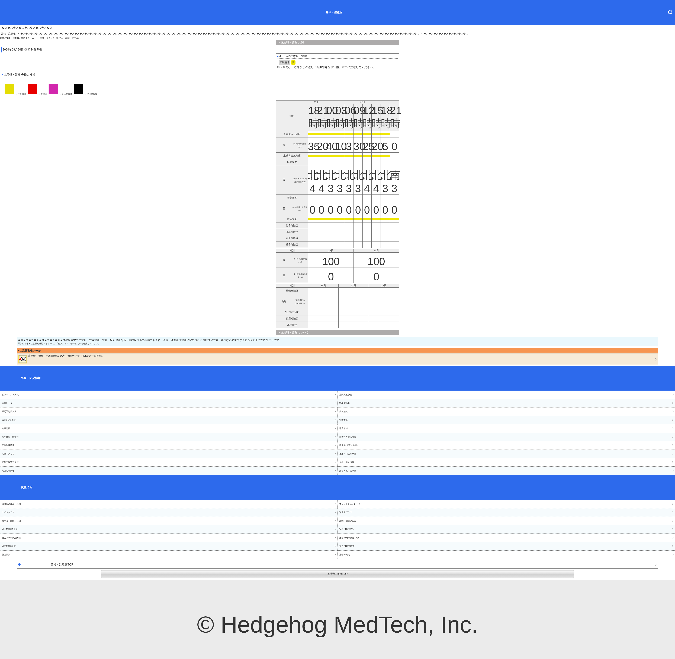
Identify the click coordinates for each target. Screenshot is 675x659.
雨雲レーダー (8, 403)
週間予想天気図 (9, 411)
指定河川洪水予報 (347, 454)
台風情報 (6, 428)
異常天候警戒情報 (10, 462)
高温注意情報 (8, 470)
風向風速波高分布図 (11, 504)
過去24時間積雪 (346, 546)
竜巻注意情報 (8, 445)
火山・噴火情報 (346, 462)
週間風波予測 (345, 394)
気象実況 (343, 420)
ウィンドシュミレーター (350, 504)
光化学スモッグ (9, 454)
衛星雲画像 (344, 403)
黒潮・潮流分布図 (347, 521)
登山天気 (6, 554)
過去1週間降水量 (10, 529)
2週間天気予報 (9, 420)
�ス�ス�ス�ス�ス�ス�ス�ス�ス (446, 33)
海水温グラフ (345, 512)
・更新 (671, 12)
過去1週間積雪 (9, 546)
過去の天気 (344, 554)
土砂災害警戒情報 (347, 437)
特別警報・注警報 (10, 437)
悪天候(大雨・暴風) (348, 445)
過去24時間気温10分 (11, 537)
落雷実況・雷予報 (347, 470)
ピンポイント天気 (10, 394)
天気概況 (343, 411)
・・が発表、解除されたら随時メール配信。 (66, 355)
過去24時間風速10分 (349, 537)
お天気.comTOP (337, 573)
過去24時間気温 (346, 529)
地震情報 (343, 428)
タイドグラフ (8, 512)
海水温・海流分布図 (11, 521)
